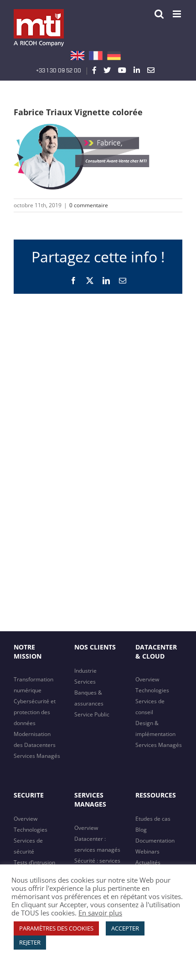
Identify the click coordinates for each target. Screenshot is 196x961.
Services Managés (37, 756)
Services (85, 681)
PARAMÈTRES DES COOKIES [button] (56, 928)
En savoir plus (100, 913)
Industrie (85, 671)
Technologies (152, 690)
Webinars (147, 851)
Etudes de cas (152, 819)
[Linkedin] (137, 70)
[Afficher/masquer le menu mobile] (177, 14)
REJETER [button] (30, 942)
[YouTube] (122, 70)
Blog (141, 829)
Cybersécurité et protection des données (35, 712)
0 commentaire (88, 205)
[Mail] (151, 70)
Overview (147, 679)
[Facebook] (94, 70)
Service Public (91, 714)
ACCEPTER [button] (125, 928)
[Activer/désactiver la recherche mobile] (159, 14)
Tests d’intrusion (34, 862)
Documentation (155, 840)
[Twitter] (107, 70)
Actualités (147, 862)
